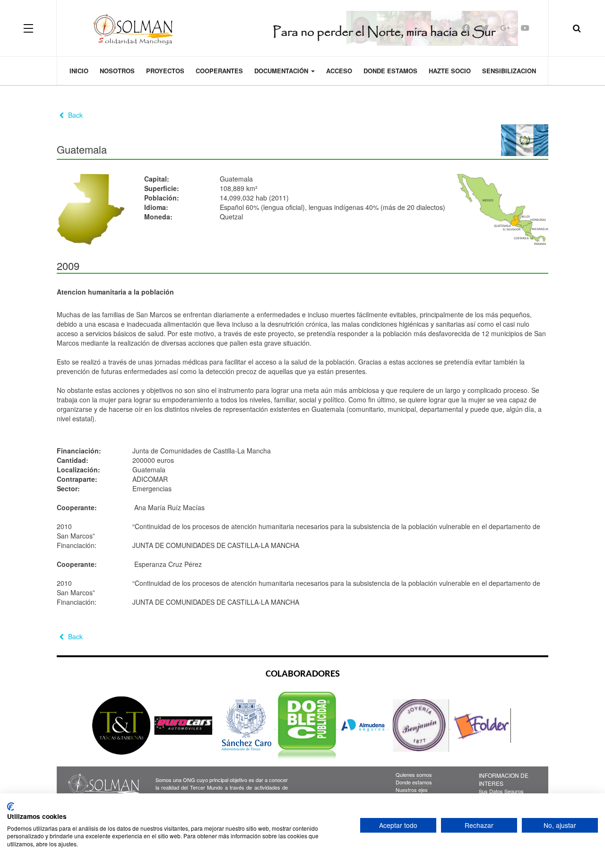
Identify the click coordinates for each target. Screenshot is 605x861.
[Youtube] (525, 27)
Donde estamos (390, 70)
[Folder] (482, 725)
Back (74, 115)
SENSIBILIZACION (509, 70)
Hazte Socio (450, 70)
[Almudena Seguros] (364, 725)
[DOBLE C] (307, 725)
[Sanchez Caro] (246, 725)
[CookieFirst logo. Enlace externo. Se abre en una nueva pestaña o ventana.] (10, 806)
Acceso (339, 70)
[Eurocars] (184, 725)
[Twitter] (485, 27)
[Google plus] (505, 27)
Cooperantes (219, 70)
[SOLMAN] (303, 28)
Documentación (282, 70)
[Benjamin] (420, 725)
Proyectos (165, 70)
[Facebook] (466, 27)
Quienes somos (414, 774)
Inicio (78, 70)
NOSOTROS (117, 70)
